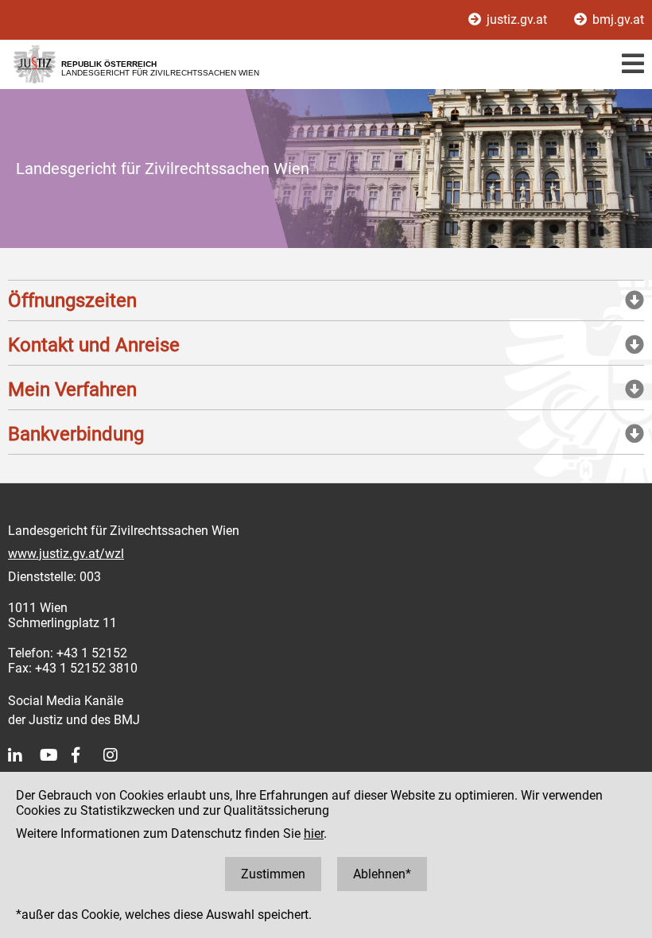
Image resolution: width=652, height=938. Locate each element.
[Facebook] (87, 755)
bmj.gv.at (616, 19)
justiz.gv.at (516, 19)
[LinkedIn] (24, 755)
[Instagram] (119, 755)
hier (314, 833)
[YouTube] (56, 755)
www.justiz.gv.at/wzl (66, 553)
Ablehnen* (382, 874)
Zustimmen (273, 874)
